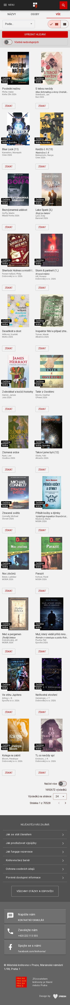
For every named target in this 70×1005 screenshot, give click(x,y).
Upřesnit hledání (35, 34)
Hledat (62, 5)
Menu (8, 5)
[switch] (8, 42)
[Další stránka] (65, 803)
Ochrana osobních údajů (20, 868)
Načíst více (51, 783)
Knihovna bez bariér (18, 860)
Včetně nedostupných (26, 42)
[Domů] (35, 5)
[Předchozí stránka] (59, 803)
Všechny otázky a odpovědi (35, 891)
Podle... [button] (9, 24)
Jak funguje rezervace (19, 851)
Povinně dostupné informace (23, 877)
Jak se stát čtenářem (18, 834)
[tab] (11, 14)
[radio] (54, 24)
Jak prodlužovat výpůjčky (21, 843)
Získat (9, 106)
